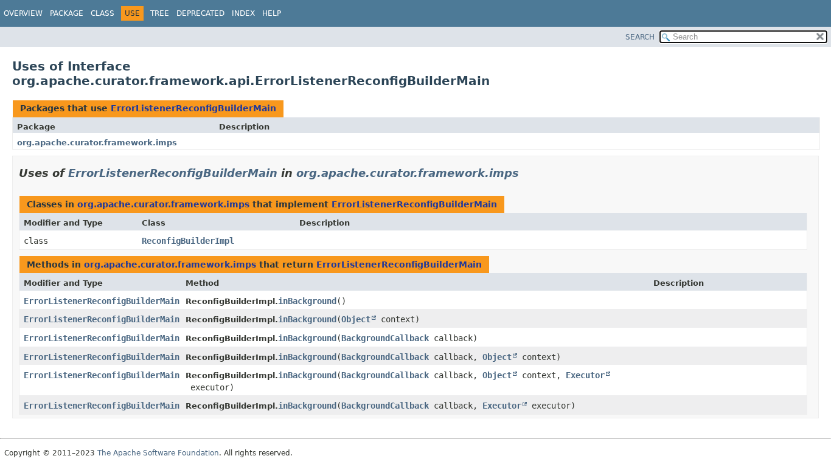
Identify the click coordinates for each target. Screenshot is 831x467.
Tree (159, 13)
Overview (23, 13)
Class (102, 13)
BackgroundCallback (385, 338)
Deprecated (200, 13)
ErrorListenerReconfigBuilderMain (193, 108)
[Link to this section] (527, 173)
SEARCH (640, 37)
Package (66, 13)
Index (243, 13)
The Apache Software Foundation (158, 453)
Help (271, 13)
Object (355, 319)
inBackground (307, 301)
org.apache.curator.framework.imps (97, 142)
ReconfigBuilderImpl (188, 241)
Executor (585, 375)
